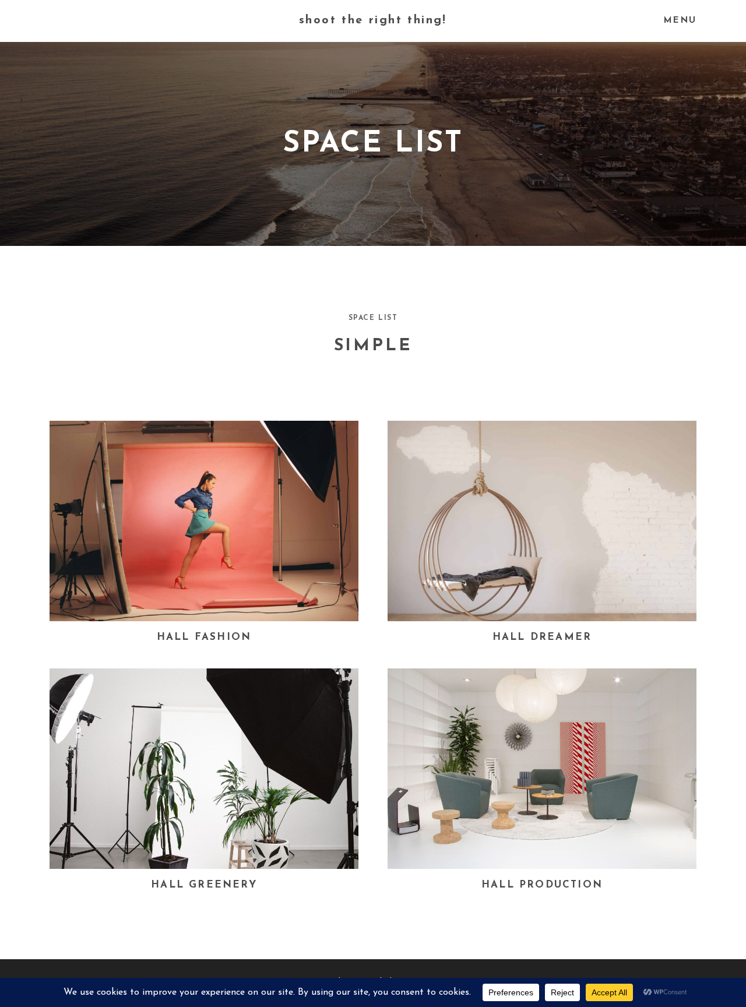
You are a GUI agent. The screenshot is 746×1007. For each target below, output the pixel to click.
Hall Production (542, 885)
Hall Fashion (204, 637)
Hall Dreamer (542, 637)
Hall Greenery (204, 885)
